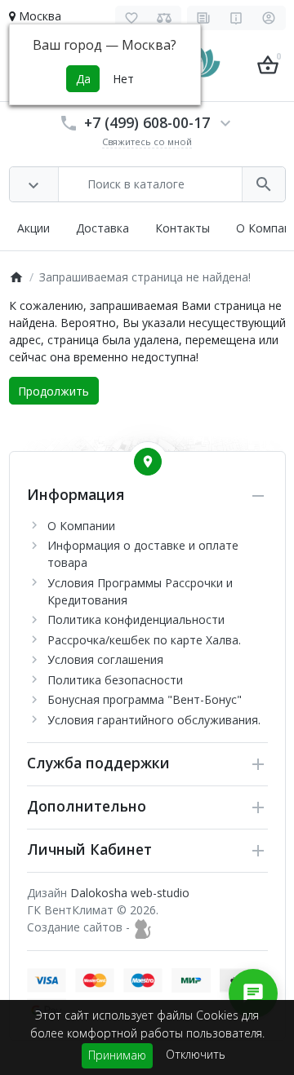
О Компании (81, 525)
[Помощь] (236, 18)
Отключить (195, 1054)
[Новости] (203, 18)
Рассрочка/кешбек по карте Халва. (144, 640)
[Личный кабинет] (269, 18)
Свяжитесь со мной (147, 141)
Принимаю (117, 1055)
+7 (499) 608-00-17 (147, 122)
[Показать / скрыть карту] (148, 462)
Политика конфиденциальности (136, 619)
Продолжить (53, 391)
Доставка (102, 228)
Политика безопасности (115, 680)
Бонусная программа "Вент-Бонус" (144, 699)
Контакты (182, 228)
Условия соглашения (105, 659)
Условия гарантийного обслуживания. (154, 720)
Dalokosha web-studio (129, 892)
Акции (33, 228)
